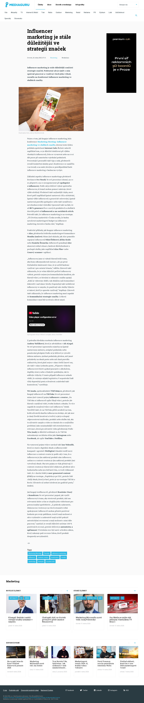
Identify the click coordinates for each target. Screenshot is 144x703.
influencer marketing (59, 553)
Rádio (50, 12)
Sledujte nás (123, 5)
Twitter (85, 690)
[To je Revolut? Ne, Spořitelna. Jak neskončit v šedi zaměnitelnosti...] (61, 661)
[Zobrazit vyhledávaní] (136, 16)
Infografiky (79, 5)
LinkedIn (99, 690)
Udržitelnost (119, 12)
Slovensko (18, 18)
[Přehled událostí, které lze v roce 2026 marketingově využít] (128, 661)
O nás (5, 690)
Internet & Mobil (32, 12)
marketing (32, 561)
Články (40, 5)
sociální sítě (50, 561)
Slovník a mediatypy (63, 5)
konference (55, 557)
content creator (43, 557)
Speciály (8, 18)
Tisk (43, 12)
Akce (49, 5)
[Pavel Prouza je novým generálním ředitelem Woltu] (106, 661)
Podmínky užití (14, 690)
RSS (127, 690)
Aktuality (14, 12)
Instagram (113, 690)
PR (95, 12)
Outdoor (59, 12)
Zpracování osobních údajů (30, 690)
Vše (6, 12)
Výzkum (102, 12)
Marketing (69, 12)
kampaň (41, 561)
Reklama (87, 12)
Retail (78, 12)
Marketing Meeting (35, 553)
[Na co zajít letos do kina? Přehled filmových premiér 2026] (15, 661)
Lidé (110, 12)
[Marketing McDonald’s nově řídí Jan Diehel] (38, 661)
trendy (63, 557)
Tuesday (47, 553)
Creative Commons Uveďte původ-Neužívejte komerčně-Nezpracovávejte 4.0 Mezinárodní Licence (31, 697)
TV (22, 12)
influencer (32, 557)
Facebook (70, 690)
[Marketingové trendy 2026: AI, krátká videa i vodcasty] (83, 661)
